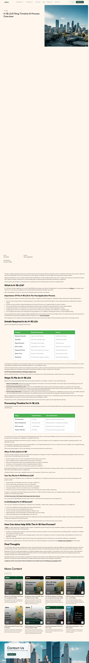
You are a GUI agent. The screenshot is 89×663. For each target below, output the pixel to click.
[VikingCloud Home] (6, 2)
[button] (19, 2)
